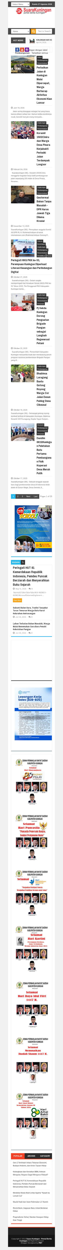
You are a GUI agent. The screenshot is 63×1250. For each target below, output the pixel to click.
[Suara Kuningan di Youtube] (22, 50)
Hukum (39, 241)
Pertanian (40, 304)
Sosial (49, 256)
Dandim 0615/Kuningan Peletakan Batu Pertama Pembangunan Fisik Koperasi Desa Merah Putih (44, 455)
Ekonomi (40, 425)
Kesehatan (41, 244)
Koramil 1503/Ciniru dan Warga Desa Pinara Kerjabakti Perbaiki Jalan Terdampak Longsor (43, 148)
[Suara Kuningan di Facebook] (17, 50)
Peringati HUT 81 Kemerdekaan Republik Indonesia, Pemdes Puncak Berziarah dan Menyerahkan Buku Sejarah (31, 576)
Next (28, 496)
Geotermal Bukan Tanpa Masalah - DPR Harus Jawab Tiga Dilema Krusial (44, 209)
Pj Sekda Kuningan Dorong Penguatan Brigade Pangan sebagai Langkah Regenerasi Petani (43, 325)
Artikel (39, 57)
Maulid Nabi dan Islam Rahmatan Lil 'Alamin (30, 1202)
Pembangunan (42, 60)
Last (36, 496)
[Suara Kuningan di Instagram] (27, 50)
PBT (40, 1243)
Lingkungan (41, 123)
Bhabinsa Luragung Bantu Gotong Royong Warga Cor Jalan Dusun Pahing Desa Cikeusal (44, 389)
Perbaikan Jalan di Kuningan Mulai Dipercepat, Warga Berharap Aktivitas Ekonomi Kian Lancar (44, 85)
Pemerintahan (42, 63)
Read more (17, 600)
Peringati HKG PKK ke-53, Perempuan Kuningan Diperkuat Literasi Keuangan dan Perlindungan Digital (31, 266)
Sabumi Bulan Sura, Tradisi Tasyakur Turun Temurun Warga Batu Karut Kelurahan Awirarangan (30, 610)
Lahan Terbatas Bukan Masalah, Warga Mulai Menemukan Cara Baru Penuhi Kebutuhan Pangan (31, 626)
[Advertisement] (31, 660)
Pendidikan (41, 256)
